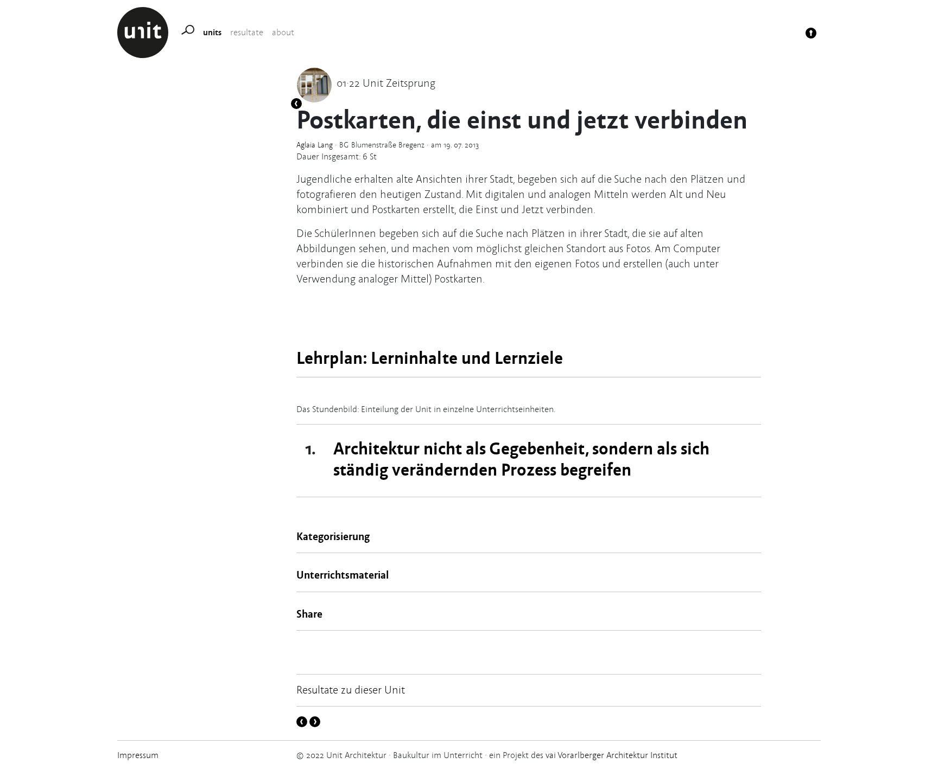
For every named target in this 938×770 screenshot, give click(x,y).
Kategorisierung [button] (333, 536)
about (283, 32)
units (212, 32)
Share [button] (309, 613)
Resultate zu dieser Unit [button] (350, 690)
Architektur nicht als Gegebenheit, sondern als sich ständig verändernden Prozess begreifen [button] (521, 458)
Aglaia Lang (314, 145)
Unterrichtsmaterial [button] (342, 574)
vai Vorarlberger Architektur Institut (610, 755)
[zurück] (296, 103)
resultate (246, 32)
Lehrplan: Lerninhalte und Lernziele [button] (429, 357)
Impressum (138, 755)
